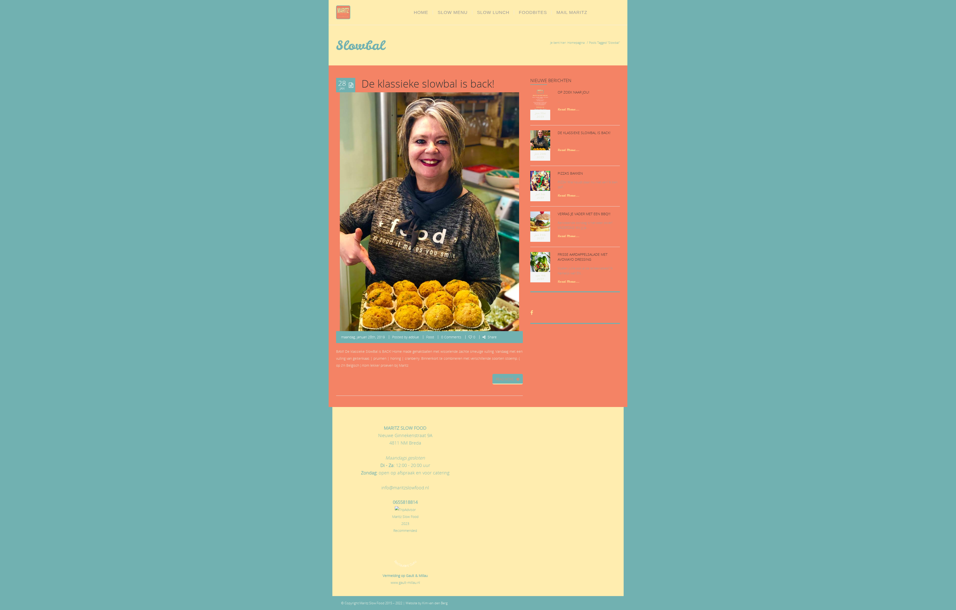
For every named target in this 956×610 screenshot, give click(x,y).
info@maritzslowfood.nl (405, 488)
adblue (414, 337)
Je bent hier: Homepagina (567, 43)
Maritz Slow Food (405, 516)
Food (430, 337)
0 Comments (451, 337)
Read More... (568, 109)
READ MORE (505, 379)
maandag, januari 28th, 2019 (363, 337)
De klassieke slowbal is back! (427, 84)
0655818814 (405, 502)
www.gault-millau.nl (405, 582)
